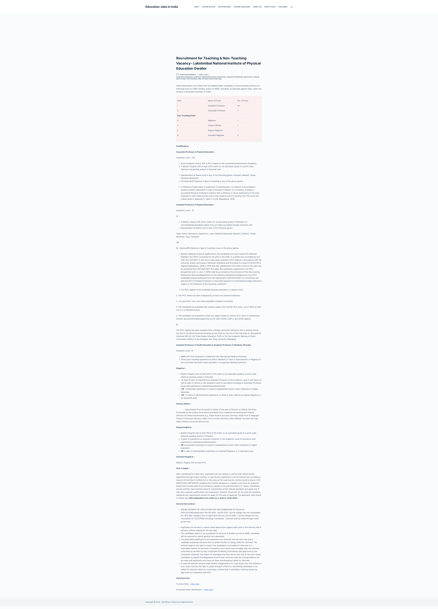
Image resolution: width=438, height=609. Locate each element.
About (196, 7)
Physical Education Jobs (212, 79)
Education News (224, 7)
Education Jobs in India (161, 6)
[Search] (292, 7)
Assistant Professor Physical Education (209, 77)
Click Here (194, 584)
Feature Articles (208, 7)
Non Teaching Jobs (194, 79)
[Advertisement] (219, 31)
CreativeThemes (186, 602)
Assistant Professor (184, 77)
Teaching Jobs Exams (242, 7)
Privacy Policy (270, 7)
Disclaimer (283, 7)
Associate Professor (234, 77)
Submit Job (257, 7)
